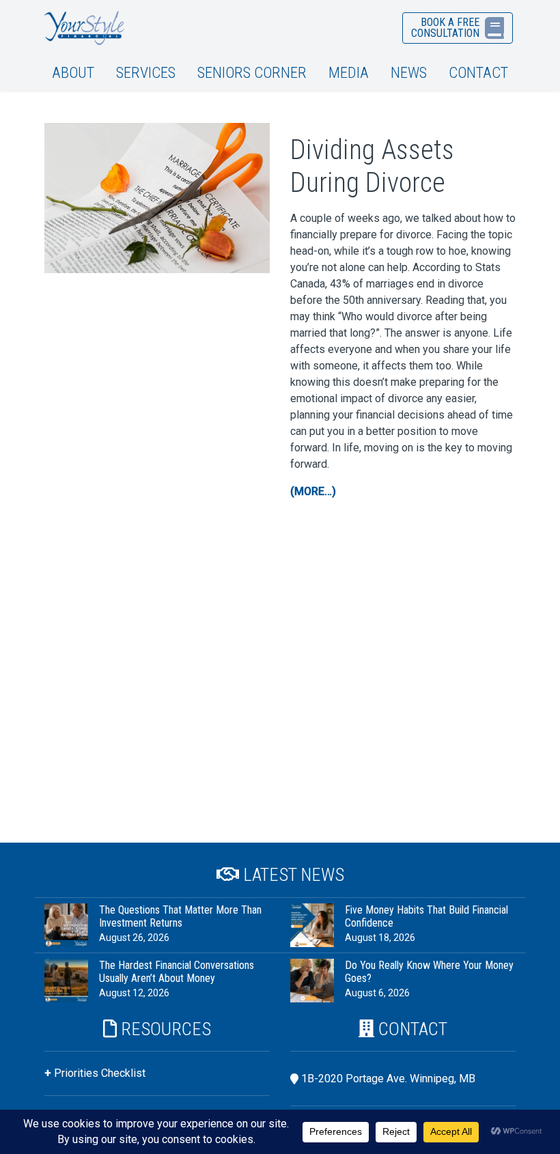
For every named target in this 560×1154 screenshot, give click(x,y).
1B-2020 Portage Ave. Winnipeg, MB (388, 1078)
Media (348, 72)
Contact (478, 72)
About (73, 72)
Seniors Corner (252, 72)
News (409, 72)
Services (146, 72)
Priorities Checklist (99, 1073)
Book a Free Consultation (445, 28)
